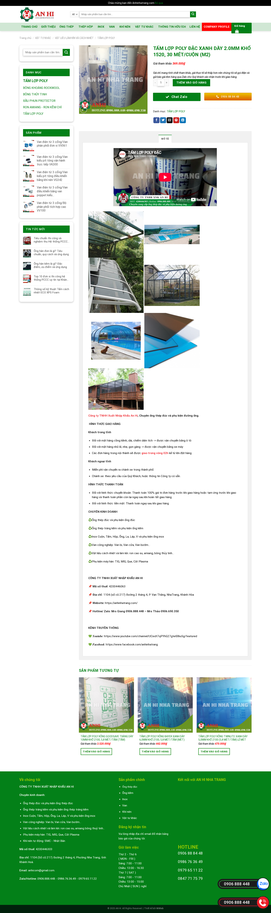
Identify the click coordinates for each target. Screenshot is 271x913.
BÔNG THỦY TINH (35, 94)
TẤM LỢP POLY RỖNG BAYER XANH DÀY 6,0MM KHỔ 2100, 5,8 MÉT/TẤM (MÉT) (162, 738)
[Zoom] (83, 109)
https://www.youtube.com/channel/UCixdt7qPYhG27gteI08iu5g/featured (150, 636)
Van (124, 805)
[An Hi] (42, 14)
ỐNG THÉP (66, 26)
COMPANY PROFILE (217, 26)
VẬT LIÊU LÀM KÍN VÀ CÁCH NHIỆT (74, 38)
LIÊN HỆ (195, 26)
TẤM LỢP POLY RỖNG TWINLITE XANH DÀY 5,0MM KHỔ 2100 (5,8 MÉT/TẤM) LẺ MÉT (223, 738)
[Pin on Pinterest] (176, 120)
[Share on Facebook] (156, 120)
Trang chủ (25, 38)
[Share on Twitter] (163, 120)
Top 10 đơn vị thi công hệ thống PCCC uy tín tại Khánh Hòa (51, 278)
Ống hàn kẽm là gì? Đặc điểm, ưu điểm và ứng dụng (50, 265)
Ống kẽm (127, 793)
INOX (101, 26)
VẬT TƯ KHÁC (144, 26)
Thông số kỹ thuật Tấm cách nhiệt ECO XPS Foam (51, 290)
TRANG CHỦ (29, 26)
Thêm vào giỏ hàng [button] (96, 751)
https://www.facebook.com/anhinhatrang (132, 644)
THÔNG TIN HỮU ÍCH (172, 26)
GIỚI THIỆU (48, 26)
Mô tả (165, 138)
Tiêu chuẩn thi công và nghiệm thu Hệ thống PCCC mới (51, 240)
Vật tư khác (129, 818)
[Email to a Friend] (170, 120)
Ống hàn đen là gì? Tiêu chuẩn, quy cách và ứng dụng (51, 252)
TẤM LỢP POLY (106, 38)
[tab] (165, 139)
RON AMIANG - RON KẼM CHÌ (42, 107)
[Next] (251, 721)
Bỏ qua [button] (159, 2)
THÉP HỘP (86, 26)
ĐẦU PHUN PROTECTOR (39, 101)
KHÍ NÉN (124, 26)
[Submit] (193, 14)
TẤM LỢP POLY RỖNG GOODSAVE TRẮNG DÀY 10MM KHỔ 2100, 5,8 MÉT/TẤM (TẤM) (107, 738)
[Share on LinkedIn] (183, 120)
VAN (112, 26)
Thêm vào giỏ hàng (191, 82)
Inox (125, 799)
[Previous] (79, 721)
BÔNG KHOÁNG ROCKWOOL (41, 88)
